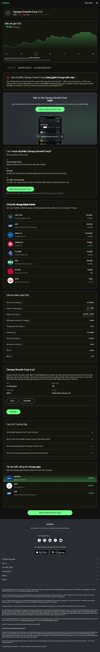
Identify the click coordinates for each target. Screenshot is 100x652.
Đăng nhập (88, 3)
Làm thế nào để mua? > (42, 68)
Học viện (50, 193)
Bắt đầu (13, 412)
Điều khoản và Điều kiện (28, 620)
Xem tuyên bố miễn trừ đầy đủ (50, 620)
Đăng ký (7, 58)
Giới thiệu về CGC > (25, 68)
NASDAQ (27, 401)
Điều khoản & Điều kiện (19, 628)
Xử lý (12, 401)
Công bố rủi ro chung (7, 628)
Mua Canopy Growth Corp (50, 109)
